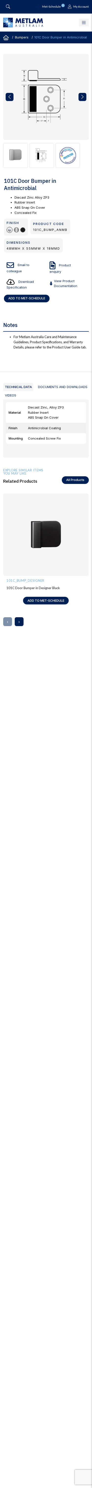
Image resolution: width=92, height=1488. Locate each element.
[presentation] (7, 621)
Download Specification (20, 284)
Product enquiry (60, 268)
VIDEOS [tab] (10, 395)
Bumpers (21, 37)
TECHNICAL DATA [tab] (18, 387)
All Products (75, 480)
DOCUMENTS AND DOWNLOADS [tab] (62, 387)
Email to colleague (18, 268)
